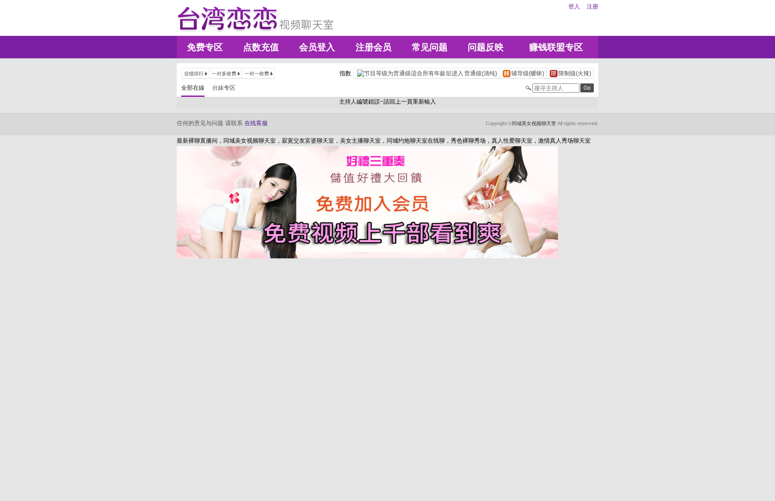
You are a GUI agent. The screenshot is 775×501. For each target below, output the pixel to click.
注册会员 (374, 47)
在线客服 (256, 123)
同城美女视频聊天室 (534, 123)
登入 (574, 6)
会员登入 (317, 47)
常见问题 (430, 47)
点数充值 (261, 47)
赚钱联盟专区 (556, 47)
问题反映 (486, 47)
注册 (592, 6)
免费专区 (205, 47)
